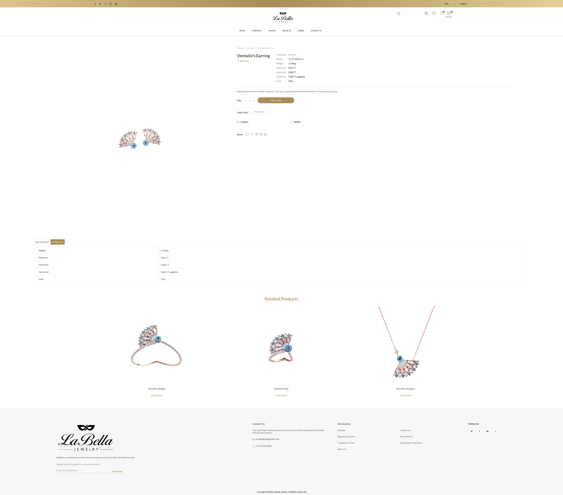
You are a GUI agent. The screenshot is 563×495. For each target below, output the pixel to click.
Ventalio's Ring (281, 388)
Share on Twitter (247, 134)
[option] (156, 353)
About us (342, 449)
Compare (244, 122)
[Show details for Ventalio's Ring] (281, 345)
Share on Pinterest (256, 134)
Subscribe (117, 471)
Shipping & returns (346, 436)
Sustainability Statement (411, 443)
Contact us (405, 430)
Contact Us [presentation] (57, 242)
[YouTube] (105, 3)
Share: (240, 134)
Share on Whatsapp (265, 134)
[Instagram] (495, 431)
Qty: (239, 100)
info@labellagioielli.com (267, 439)
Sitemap (341, 430)
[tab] (42, 241)
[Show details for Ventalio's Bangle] (156, 345)
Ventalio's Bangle (156, 388)
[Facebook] (100, 3)
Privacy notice (406, 436)
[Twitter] (95, 3)
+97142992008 (264, 446)
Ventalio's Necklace (405, 388)
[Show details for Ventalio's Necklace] (405, 345)
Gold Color (242, 112)
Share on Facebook (251, 134)
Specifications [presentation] (42, 242)
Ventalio (292, 54)
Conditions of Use (346, 443)
